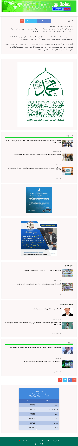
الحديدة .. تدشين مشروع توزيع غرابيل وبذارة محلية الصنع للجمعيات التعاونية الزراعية (39, 284)
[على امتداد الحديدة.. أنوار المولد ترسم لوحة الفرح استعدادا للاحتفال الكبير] (67, 364)
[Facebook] (70, 380)
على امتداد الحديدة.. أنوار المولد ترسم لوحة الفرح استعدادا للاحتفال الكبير (42, 361)
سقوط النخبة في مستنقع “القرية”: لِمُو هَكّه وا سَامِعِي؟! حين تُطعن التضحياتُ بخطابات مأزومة (35, 347)
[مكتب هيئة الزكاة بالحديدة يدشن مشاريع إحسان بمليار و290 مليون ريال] (67, 273)
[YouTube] (60, 380)
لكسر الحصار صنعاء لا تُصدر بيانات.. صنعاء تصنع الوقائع (47, 309)
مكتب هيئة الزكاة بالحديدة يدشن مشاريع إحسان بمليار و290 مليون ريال (42, 270)
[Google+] (74, 380)
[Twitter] (65, 380)
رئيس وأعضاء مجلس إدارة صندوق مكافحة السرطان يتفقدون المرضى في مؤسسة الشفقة (37, 154)
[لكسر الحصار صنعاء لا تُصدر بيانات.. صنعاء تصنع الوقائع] (67, 312)
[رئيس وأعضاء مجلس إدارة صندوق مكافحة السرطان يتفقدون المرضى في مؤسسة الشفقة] (67, 157)
